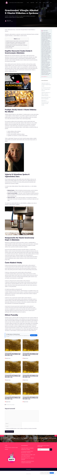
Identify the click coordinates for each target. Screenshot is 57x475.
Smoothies (32, 2)
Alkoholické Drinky (11, 29)
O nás (6, 445)
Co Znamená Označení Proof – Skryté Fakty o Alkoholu (45, 89)
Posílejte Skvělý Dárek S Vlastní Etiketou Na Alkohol (15, 42)
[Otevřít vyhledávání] (51, 2)
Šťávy (48, 2)
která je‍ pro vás (30, 122)
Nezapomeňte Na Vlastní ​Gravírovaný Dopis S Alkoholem (16, 45)
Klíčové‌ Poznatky (8, 47)
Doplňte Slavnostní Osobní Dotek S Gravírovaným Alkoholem (16, 41)
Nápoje (13, 404)
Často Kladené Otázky (9, 46)
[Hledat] (51, 449)
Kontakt (6, 449)
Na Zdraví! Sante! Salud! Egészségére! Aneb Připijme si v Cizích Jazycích (14, 438)
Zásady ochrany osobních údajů (11, 447)
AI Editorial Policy (28, 473)
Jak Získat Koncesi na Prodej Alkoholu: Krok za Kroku (42, 438)
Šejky (37, 2)
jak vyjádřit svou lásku (30, 245)
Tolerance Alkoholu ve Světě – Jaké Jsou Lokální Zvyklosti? (45, 94)
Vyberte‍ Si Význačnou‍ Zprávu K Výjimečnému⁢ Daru (15, 43)
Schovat (18, 38)
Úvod (28, 2)
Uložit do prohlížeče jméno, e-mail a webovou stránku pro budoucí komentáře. (21, 428)
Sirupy (44, 2)
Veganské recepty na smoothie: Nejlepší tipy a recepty (46, 85)
